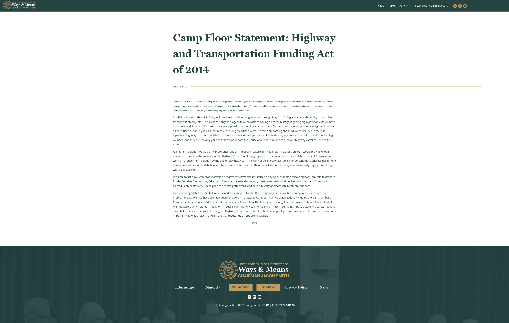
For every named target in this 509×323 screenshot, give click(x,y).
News (392, 5)
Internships (185, 287)
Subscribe (240, 287)
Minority (212, 287)
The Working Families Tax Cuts (430, 5)
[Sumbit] (503, 5)
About (381, 5)
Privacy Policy (296, 287)
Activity (404, 5)
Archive (268, 287)
